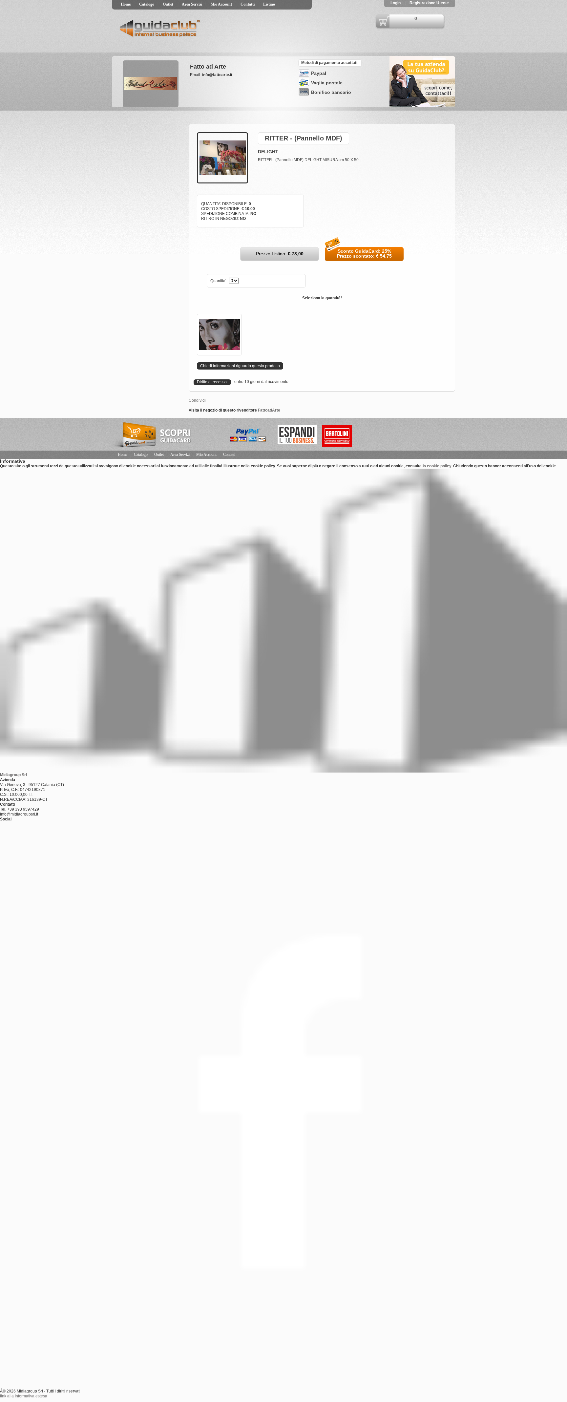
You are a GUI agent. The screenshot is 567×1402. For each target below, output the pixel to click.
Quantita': (219, 281)
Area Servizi (192, 4)
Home (126, 4)
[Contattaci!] (422, 106)
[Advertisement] (145, 151)
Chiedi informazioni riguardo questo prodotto (240, 366)
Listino (269, 4)
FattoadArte (269, 410)
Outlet (168, 4)
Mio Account (221, 4)
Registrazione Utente (429, 3)
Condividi (197, 400)
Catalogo (146, 4)
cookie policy (439, 466)
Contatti (248, 4)
